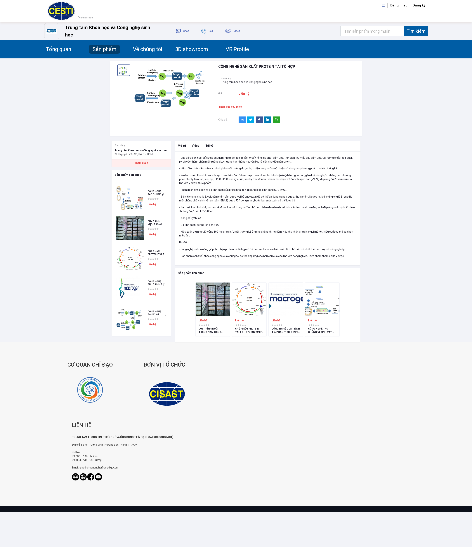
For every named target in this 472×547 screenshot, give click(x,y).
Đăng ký (418, 5)
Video (195, 145)
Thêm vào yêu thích (230, 106)
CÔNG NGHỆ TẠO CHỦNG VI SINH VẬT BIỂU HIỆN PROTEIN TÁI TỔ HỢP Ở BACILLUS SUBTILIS (156, 193)
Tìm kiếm (416, 31)
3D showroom (191, 49)
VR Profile (237, 49)
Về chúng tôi (147, 49)
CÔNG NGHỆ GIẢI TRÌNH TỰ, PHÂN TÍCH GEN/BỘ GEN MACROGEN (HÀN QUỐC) (156, 283)
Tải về (209, 145)
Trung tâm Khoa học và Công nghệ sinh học (246, 82)
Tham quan (141, 162)
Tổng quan (58, 49)
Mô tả (182, 145)
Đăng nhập (398, 5)
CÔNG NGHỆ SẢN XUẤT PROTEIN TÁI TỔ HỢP (157, 313)
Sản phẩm (104, 49)
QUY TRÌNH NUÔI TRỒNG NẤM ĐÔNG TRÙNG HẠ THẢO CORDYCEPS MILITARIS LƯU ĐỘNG (156, 223)
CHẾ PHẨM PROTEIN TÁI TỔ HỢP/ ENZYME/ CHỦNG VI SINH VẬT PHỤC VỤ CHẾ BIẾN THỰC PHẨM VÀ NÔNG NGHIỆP (157, 253)
